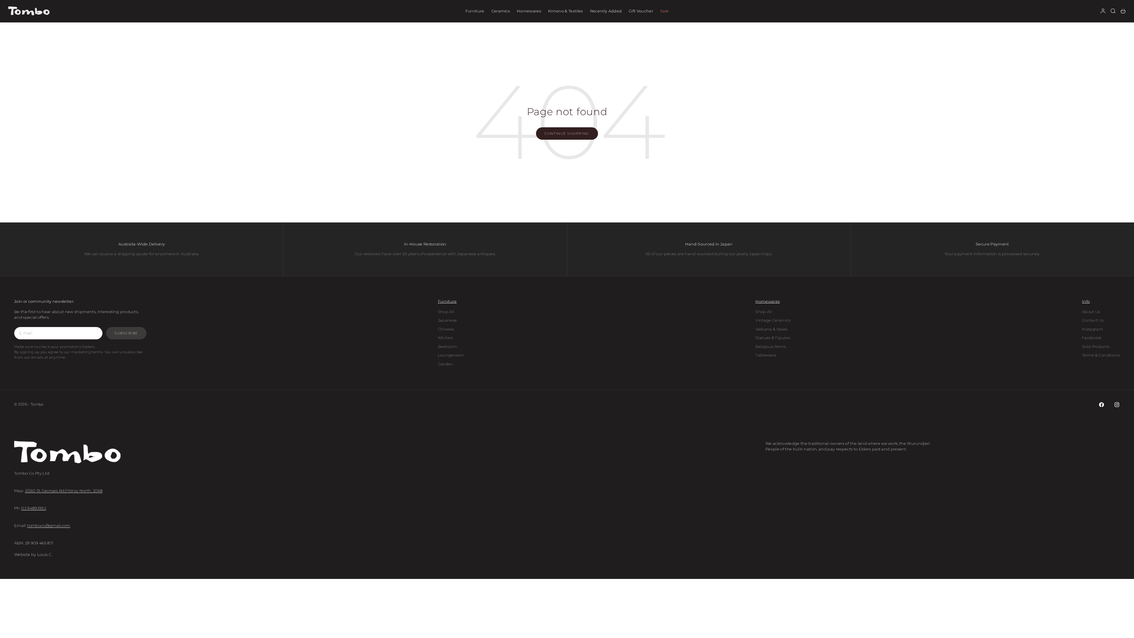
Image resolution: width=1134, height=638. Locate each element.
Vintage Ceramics (773, 320)
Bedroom (447, 346)
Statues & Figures (772, 337)
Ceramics (500, 11)
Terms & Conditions (1101, 355)
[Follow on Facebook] (1101, 405)
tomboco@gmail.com (48, 525)
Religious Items (770, 346)
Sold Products (1095, 346)
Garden (445, 364)
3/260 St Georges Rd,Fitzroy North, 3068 (64, 490)
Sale (664, 11)
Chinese (446, 329)
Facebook (1092, 337)
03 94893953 (33, 508)
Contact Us (1093, 320)
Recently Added (606, 11)
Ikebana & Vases (771, 329)
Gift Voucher (641, 11)
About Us (1091, 311)
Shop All (446, 311)
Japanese (447, 320)
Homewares (529, 11)
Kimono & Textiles (565, 11)
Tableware (765, 355)
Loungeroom (451, 355)
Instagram (1092, 329)
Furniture (474, 11)
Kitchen (445, 337)
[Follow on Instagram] (1117, 405)
